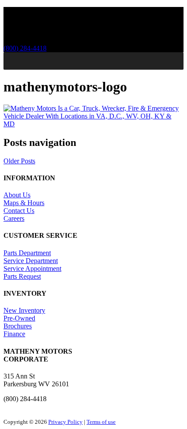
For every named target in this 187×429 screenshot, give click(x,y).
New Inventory (24, 310)
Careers (13, 218)
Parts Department (27, 253)
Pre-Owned (19, 318)
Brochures (17, 326)
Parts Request (22, 276)
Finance (14, 334)
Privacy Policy (65, 422)
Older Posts (19, 161)
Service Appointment (32, 268)
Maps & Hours (23, 202)
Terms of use (101, 422)
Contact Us (18, 210)
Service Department (30, 260)
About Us (16, 195)
